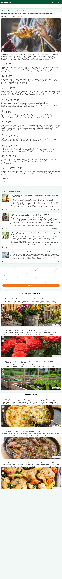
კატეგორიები (56, 2)
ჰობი (3, 181)
